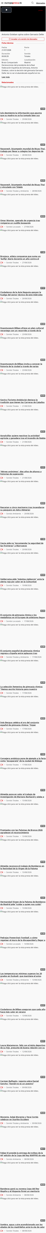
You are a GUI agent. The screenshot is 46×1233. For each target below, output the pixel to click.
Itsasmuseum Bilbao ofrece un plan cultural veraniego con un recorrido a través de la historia (22, 329)
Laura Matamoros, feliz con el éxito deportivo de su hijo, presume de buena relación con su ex (22, 1046)
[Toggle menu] (2, 3)
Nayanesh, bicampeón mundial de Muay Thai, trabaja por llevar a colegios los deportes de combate (22, 150)
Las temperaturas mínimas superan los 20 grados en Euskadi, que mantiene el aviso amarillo (21, 975)
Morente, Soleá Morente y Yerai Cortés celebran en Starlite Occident (19, 1118)
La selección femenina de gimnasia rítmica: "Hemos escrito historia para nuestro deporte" (21, 688)
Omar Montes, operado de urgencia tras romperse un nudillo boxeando (20, 221)
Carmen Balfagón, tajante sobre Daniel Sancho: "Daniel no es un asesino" (19, 1082)
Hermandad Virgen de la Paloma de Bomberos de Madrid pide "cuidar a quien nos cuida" (22, 903)
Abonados (40, 3)
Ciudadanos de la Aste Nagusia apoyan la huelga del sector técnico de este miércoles (21, 293)
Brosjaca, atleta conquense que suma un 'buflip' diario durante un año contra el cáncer (20, 257)
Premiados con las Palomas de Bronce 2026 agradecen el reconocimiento (21, 831)
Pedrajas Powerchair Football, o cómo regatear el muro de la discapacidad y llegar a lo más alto (22, 939)
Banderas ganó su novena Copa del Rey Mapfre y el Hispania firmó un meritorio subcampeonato (20, 1190)
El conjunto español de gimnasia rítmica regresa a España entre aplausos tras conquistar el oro (20, 652)
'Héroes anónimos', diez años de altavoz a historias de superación (21, 472)
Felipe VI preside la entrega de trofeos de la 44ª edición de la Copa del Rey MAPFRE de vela (22, 1154)
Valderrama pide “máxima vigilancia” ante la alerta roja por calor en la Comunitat (22, 580)
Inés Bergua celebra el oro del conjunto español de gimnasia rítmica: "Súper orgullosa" (19, 724)
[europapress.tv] (13, 3)
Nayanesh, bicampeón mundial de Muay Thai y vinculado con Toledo (22, 185)
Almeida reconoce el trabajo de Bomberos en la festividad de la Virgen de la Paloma (22, 867)
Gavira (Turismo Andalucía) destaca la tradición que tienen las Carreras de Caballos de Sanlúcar (22, 401)
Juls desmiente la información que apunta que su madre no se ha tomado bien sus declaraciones (21, 114)
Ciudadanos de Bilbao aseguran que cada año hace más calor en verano (22, 1010)
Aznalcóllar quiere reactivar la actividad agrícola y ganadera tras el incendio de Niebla (22, 436)
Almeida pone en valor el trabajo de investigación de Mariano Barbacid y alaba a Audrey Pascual (22, 795)
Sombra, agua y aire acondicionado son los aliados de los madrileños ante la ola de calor (22, 1225)
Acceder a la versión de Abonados (24, 39)
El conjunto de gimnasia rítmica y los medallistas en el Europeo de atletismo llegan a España (22, 616)
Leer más (6, 77)
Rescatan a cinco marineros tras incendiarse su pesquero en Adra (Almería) (22, 508)
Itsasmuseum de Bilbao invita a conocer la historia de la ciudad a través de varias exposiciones (21, 365)
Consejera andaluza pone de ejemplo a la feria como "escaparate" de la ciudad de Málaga (23, 759)
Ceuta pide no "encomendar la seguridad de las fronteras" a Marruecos (21, 544)
